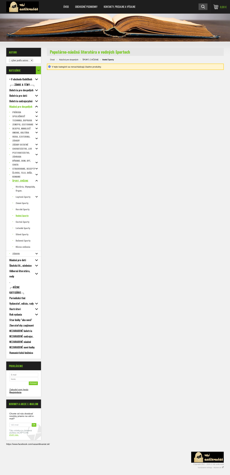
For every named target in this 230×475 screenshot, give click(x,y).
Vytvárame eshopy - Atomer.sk (210, 467)
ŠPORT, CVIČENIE (90, 60)
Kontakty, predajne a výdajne (119, 7)
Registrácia (15, 392)
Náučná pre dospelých (68, 60)
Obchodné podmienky (86, 7)
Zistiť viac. (14, 435)
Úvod (66, 7)
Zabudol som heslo (18, 389)
